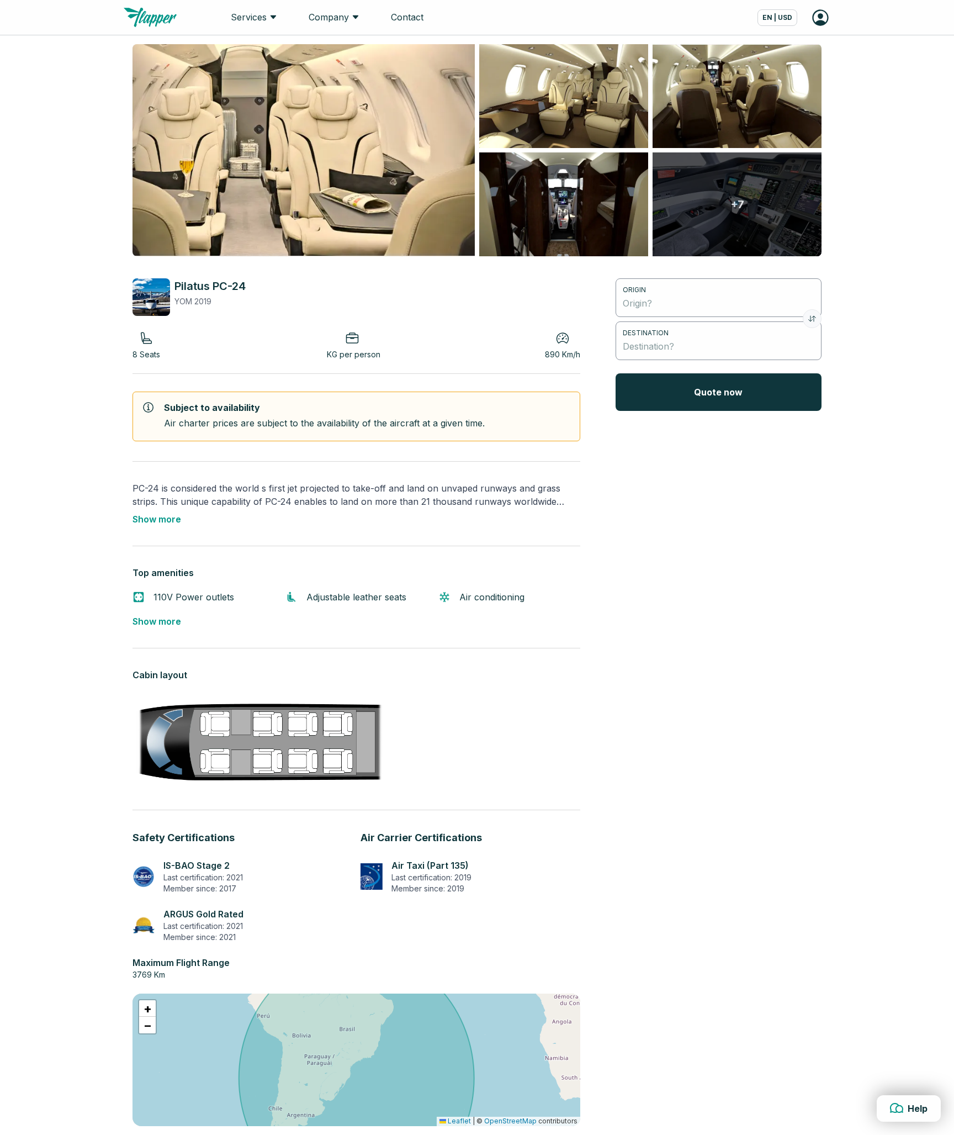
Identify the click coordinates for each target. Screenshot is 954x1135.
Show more (156, 519)
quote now (718, 392)
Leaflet (458, 1121)
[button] (147, 1008)
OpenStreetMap (510, 1121)
